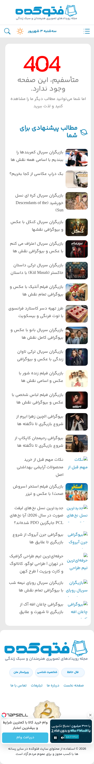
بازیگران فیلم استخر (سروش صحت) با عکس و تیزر (38, 490)
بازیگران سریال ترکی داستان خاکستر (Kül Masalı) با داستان (36, 269)
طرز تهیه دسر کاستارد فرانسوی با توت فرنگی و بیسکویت (35, 312)
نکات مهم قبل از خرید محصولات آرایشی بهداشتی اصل (40, 467)
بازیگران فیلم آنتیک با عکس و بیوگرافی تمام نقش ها (36, 291)
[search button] (7, 31)
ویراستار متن (21, 672)
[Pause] (55, 738)
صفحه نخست (73, 686)
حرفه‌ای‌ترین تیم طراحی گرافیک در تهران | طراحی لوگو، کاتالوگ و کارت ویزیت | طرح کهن (36, 564)
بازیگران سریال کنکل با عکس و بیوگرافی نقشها (36, 226)
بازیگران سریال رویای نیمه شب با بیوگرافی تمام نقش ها (36, 587)
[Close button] (90, 715)
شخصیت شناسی (47, 672)
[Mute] (63, 738)
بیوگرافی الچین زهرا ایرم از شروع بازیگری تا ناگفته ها (39, 420)
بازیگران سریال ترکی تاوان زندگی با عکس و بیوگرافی (40, 356)
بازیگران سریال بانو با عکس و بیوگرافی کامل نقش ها (36, 334)
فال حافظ (73, 672)
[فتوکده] (47, 12)
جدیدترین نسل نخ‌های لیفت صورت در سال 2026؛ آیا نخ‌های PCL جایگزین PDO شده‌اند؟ (36, 516)
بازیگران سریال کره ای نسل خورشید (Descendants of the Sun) (39, 203)
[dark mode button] (19, 31)
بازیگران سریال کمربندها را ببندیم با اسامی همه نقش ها (37, 156)
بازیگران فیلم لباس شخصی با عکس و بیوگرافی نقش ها (37, 399)
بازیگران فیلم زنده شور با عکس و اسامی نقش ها (41, 377)
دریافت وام (25, 738)
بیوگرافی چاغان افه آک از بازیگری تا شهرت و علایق (41, 608)
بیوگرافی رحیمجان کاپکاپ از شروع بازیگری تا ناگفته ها (39, 442)
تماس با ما (18, 686)
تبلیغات (37, 686)
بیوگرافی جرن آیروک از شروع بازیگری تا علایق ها (38, 539)
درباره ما (53, 686)
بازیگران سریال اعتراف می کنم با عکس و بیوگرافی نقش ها (36, 248)
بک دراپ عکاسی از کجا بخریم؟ (36, 174)
